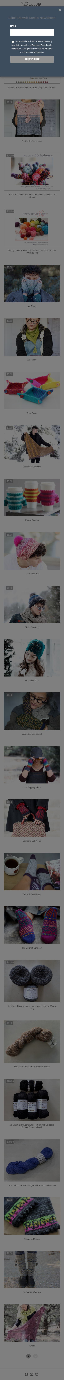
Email (13, 25)
